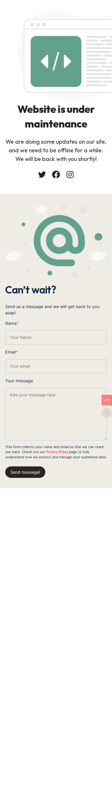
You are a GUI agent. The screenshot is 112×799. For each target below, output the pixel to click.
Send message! (25, 472)
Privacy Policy (57, 452)
